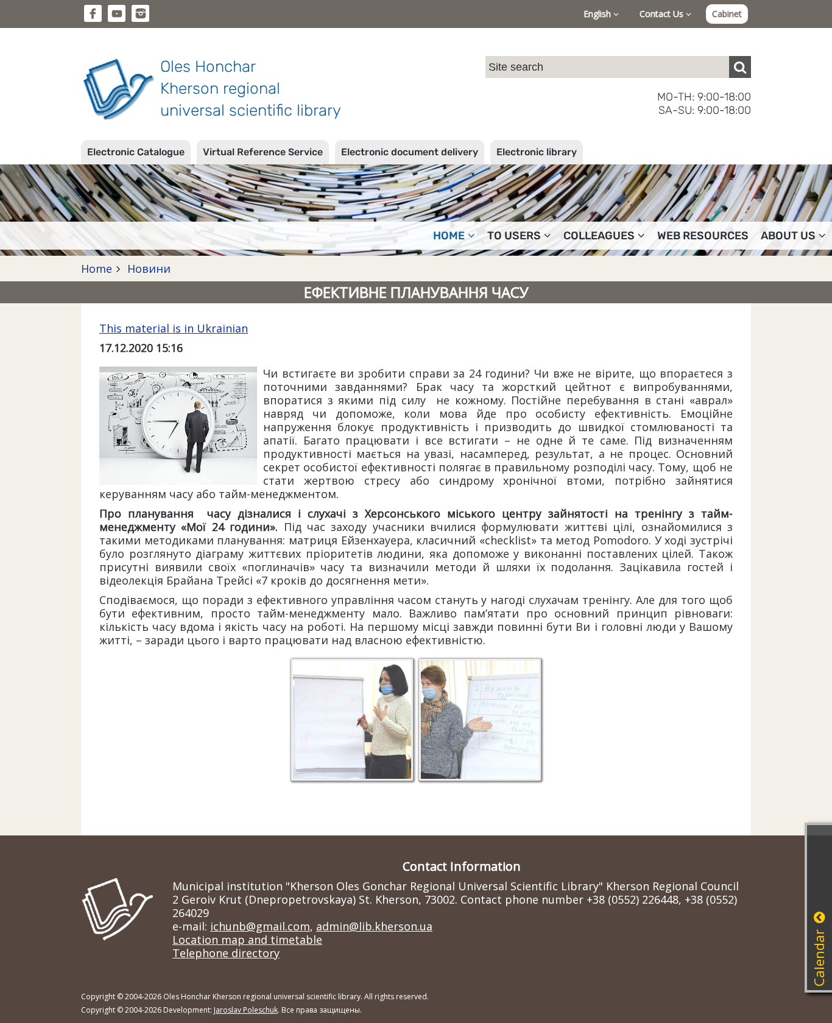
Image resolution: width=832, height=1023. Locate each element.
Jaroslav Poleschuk (246, 1010)
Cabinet (727, 13)
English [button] (598, 13)
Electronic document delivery (409, 152)
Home (96, 268)
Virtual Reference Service (263, 152)
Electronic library (536, 152)
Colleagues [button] (599, 235)
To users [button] (514, 235)
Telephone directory (226, 953)
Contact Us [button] (663, 13)
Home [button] (449, 235)
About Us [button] (788, 235)
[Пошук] (740, 67)
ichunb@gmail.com (260, 926)
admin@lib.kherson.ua (374, 926)
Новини (147, 268)
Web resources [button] (703, 235)
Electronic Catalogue (136, 152)
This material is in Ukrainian (173, 328)
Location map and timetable (247, 939)
